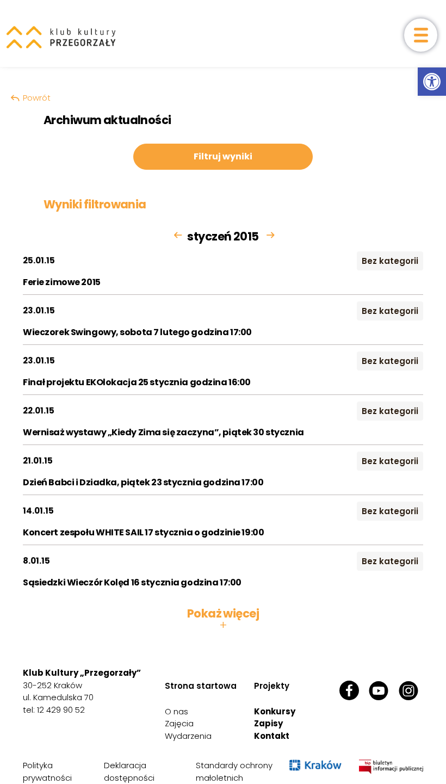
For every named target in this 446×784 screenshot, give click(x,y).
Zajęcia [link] (179, 723)
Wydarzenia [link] (188, 736)
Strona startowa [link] (201, 686)
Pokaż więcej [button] (223, 619)
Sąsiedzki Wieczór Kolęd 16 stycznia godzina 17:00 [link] (132, 582)
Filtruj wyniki (223, 156)
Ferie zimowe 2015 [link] (62, 282)
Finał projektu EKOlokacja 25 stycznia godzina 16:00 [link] (137, 382)
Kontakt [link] (271, 736)
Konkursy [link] (274, 711)
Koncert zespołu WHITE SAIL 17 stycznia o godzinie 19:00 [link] (143, 532)
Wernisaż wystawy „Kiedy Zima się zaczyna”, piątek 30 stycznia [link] (163, 432)
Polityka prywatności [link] (47, 771)
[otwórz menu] (420, 35)
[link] (432, 81)
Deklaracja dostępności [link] (129, 771)
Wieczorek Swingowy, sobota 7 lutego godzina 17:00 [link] (137, 332)
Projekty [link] (271, 686)
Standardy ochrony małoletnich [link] (234, 771)
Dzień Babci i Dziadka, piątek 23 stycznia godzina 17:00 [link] (143, 482)
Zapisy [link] (268, 723)
